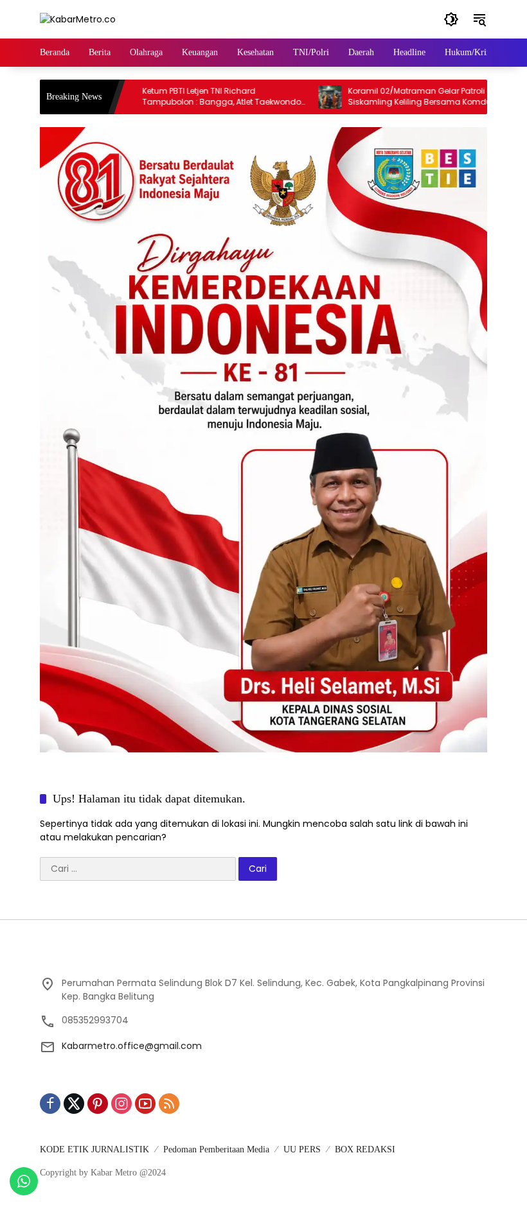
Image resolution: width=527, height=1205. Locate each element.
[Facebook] (50, 1103)
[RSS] (169, 1103)
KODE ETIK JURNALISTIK (94, 1149)
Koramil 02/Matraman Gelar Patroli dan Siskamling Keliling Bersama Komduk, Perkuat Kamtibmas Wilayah (398, 97)
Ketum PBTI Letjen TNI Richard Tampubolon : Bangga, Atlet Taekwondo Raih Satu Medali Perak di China (193, 97)
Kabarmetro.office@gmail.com (132, 1045)
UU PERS (302, 1149)
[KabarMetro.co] (78, 18)
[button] (451, 19)
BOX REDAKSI (365, 1149)
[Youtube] (145, 1103)
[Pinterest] (97, 1103)
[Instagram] (121, 1103)
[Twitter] (74, 1103)
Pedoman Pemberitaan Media (216, 1149)
